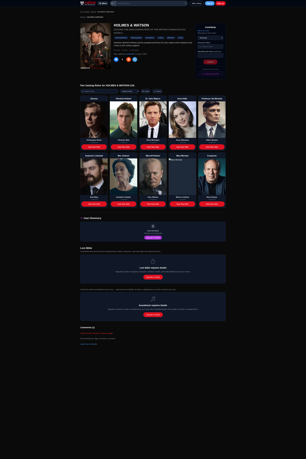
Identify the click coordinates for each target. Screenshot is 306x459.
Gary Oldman (153, 197)
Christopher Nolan (94, 140)
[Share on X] (122, 59)
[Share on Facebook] (116, 59)
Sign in (210, 3)
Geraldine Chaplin (123, 197)
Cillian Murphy (212, 140)
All (112, 3)
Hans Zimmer (212, 197)
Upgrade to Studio (153, 238)
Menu (104, 3)
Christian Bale (123, 140)
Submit (210, 62)
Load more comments (88, 344)
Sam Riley (94, 197)
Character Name (204, 43)
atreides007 (130, 54)
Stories (93, 12)
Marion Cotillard (182, 197)
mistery (161, 38)
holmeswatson (136, 38)
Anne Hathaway (182, 140)
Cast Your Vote (94, 147)
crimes (180, 38)
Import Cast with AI (212, 74)
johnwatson (150, 38)
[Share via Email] (134, 59)
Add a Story (196, 3)
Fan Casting (85, 12)
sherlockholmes (121, 38)
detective (170, 38)
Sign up (220, 3)
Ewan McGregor (153, 140)
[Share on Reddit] (128, 59)
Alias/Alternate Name (209, 51)
